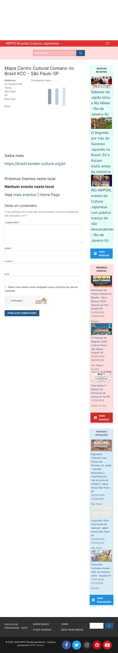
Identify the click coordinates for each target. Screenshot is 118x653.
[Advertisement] (59, 20)
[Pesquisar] (109, 626)
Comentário (12, 222)
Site (7, 274)
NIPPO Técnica (36, 645)
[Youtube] (107, 645)
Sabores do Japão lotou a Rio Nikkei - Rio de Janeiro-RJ (100, 103)
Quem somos (41, 624)
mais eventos (24, 194)
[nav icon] (107, 43)
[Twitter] (76, 645)
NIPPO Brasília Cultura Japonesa (32, 43)
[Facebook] (66, 645)
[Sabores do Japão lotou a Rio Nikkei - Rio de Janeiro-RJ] (101, 87)
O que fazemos (42, 629)
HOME (64, 624)
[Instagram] (86, 645)
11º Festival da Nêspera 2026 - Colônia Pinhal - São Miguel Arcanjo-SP (99, 345)
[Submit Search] (80, 53)
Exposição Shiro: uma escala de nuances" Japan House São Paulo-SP (101, 528)
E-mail (9, 261)
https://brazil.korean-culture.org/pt (35, 163)
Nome (8, 248)
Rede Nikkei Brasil (72, 629)
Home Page (50, 194)
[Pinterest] (97, 645)
